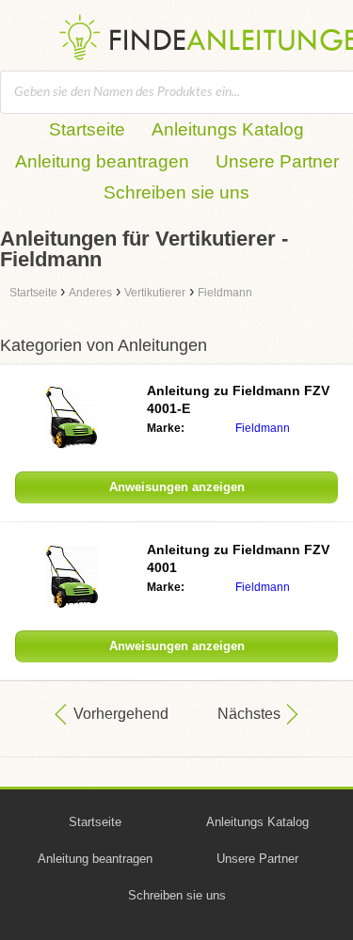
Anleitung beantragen (102, 161)
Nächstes (249, 714)
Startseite (87, 129)
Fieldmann (262, 428)
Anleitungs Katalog (228, 129)
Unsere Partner (277, 161)
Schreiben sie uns (176, 192)
